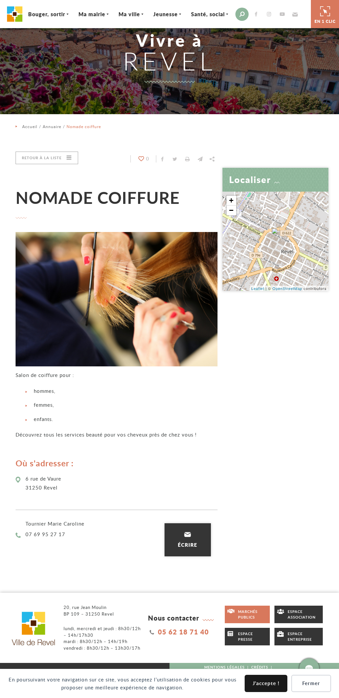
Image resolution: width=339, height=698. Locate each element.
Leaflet (257, 288)
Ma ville (129, 14)
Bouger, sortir (46, 14)
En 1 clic (325, 21)
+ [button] (231, 200)
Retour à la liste (42, 157)
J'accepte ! (266, 683)
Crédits (259, 667)
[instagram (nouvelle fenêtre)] (270, 14)
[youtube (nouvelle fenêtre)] (283, 14)
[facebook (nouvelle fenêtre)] (257, 14)
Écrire (187, 544)
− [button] (231, 210)
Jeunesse (165, 14)
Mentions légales (224, 667)
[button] (294, 14)
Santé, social (208, 14)
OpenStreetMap (287, 288)
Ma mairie (91, 14)
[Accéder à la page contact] (309, 668)
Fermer (311, 683)
